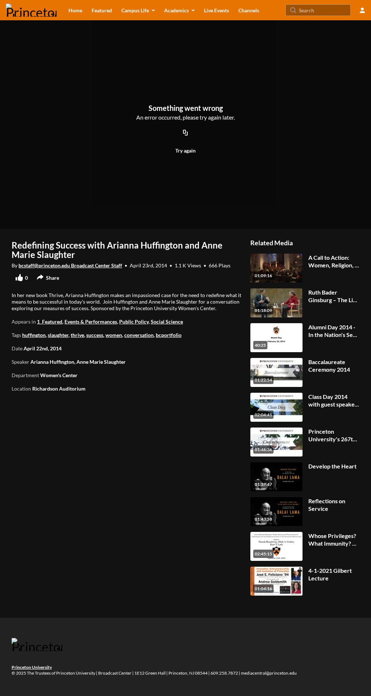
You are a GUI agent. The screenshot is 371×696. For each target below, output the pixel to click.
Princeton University (32, 667)
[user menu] (362, 10)
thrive (77, 335)
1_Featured (49, 321)
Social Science (167, 321)
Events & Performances (90, 321)
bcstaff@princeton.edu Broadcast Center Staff (70, 265)
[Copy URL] (185, 133)
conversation (139, 335)
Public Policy (134, 321)
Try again (185, 150)
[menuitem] (75, 10)
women (113, 335)
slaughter (58, 335)
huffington (34, 335)
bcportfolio (169, 335)
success (94, 335)
